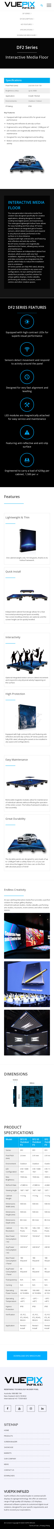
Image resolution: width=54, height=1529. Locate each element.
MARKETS (8, 1453)
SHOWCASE (8, 1447)
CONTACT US (9, 1470)
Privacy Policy (45, 1526)
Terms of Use (34, 1526)
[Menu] (49, 5)
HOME (6, 1430)
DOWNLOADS (9, 1475)
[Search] (41, 5)
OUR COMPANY (10, 1458)
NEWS (6, 1464)
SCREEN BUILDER (10, 1441)
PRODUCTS (8, 1436)
